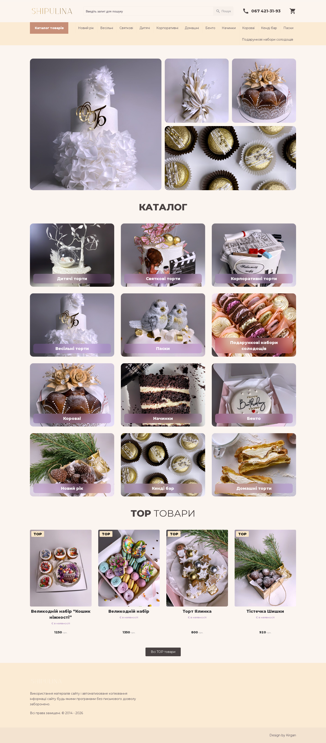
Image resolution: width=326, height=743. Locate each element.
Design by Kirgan (282, 735)
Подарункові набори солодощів (267, 39)
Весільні (106, 28)
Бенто (210, 28)
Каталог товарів (49, 28)
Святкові (126, 28)
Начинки (229, 28)
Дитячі (144, 28)
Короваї (248, 28)
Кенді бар (269, 28)
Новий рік (86, 28)
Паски (288, 28)
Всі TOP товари (163, 652)
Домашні (192, 28)
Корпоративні (167, 28)
